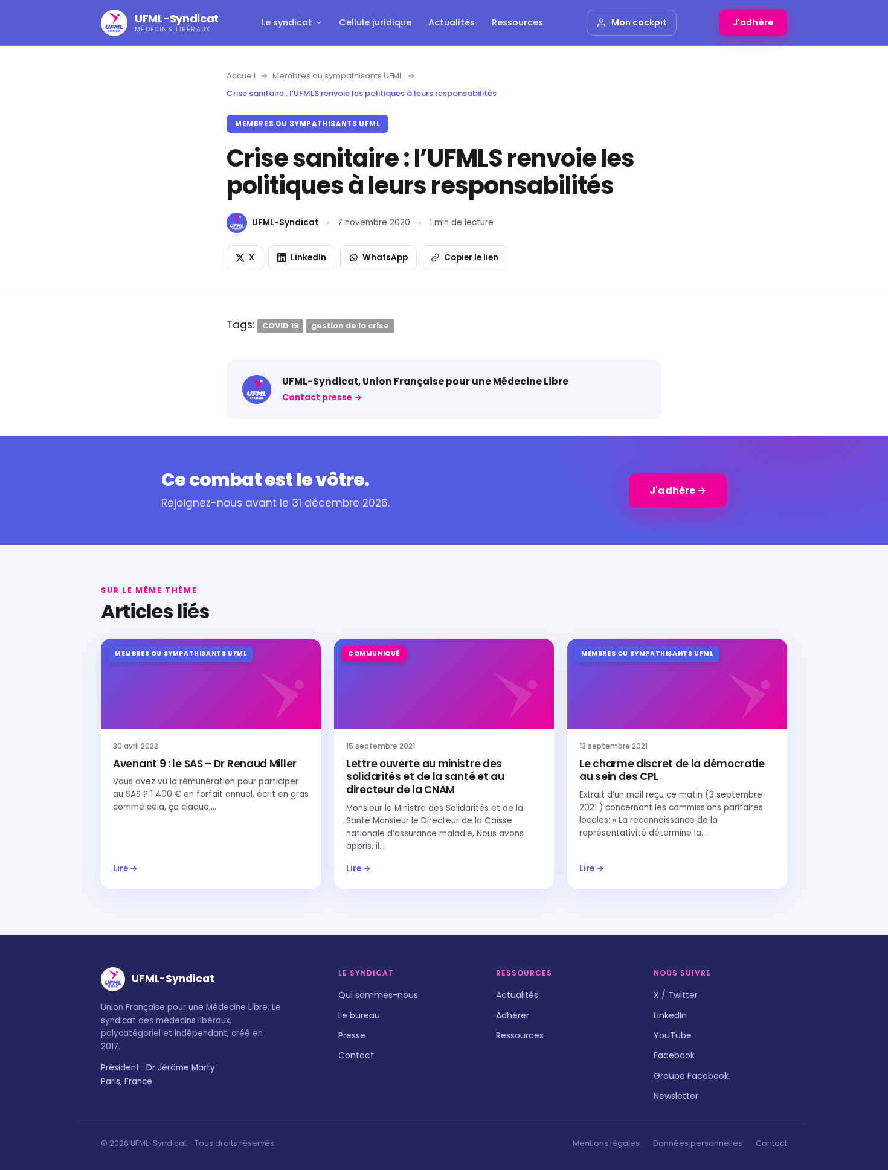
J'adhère (753, 22)
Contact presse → (322, 397)
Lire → (125, 868)
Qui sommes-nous (378, 995)
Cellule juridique (375, 22)
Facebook (674, 1055)
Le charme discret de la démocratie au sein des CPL (672, 770)
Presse (351, 1035)
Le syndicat (287, 22)
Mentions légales (606, 1143)
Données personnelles (697, 1143)
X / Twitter (676, 995)
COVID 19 (280, 326)
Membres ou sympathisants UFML (337, 76)
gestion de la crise (350, 326)
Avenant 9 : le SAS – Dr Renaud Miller (205, 763)
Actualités (451, 22)
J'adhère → (677, 490)
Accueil (241, 76)
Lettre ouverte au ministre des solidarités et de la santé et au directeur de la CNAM (425, 777)
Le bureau (359, 1015)
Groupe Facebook (691, 1076)
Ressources (517, 22)
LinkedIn (670, 1015)
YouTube (673, 1035)
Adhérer (512, 1015)
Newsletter (676, 1096)
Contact (356, 1055)
